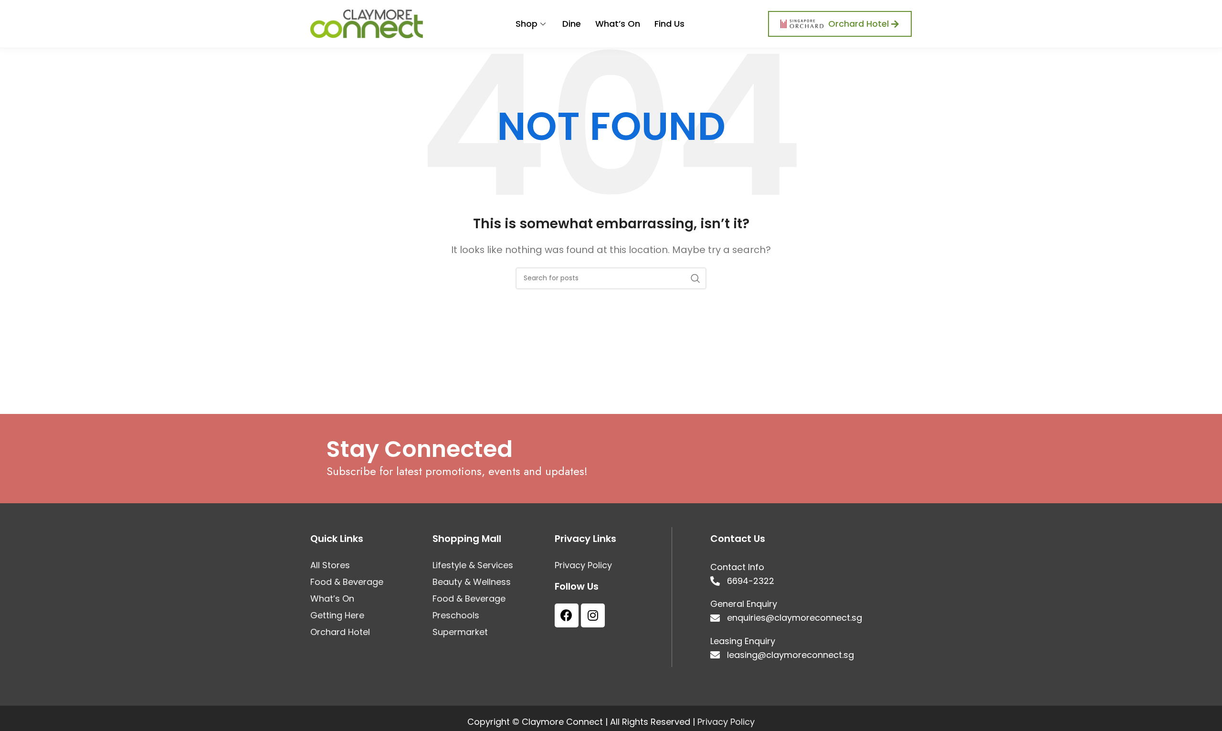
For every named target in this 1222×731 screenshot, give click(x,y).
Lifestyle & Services (472, 565)
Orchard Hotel (340, 632)
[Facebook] (567, 615)
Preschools (455, 615)
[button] (840, 24)
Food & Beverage (346, 582)
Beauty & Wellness (471, 582)
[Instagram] (593, 615)
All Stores (330, 565)
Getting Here (337, 615)
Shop (526, 24)
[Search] (695, 278)
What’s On (617, 24)
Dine (571, 24)
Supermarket (460, 632)
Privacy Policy (583, 565)
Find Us (669, 24)
